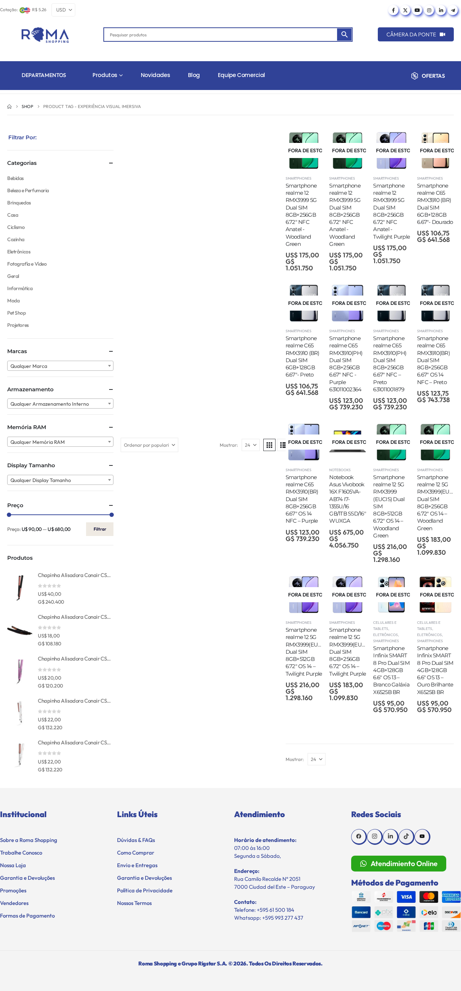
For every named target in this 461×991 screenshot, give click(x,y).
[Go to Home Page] (9, 107)
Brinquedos (19, 202)
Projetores (18, 325)
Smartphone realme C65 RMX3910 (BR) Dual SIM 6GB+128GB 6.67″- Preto (302, 356)
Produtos (105, 75)
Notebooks (340, 470)
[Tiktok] (407, 837)
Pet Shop (16, 313)
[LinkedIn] (441, 10)
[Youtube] (417, 10)
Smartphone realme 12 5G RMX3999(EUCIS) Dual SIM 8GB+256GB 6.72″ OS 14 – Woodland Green (438, 503)
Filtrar (100, 529)
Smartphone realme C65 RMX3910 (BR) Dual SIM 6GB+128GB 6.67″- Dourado (435, 203)
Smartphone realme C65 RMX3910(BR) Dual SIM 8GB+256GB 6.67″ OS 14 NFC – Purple (302, 499)
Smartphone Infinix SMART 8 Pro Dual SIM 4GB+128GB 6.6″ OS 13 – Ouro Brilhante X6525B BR (435, 670)
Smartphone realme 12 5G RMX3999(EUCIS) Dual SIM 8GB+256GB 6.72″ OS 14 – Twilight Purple (350, 651)
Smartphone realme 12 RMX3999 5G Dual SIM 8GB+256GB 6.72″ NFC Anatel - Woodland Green (301, 214)
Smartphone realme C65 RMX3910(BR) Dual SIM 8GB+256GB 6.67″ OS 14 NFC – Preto (433, 360)
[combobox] (60, 366)
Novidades (155, 75)
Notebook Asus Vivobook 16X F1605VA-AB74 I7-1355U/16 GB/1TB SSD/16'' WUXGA (347, 499)
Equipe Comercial (241, 75)
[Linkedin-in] (391, 837)
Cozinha (15, 239)
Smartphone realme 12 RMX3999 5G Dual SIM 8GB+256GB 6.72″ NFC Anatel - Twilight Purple (391, 211)
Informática (19, 288)
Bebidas (15, 178)
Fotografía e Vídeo (26, 264)
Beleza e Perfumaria (28, 190)
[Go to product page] (19, 587)
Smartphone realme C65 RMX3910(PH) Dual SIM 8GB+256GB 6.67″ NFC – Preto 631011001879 (389, 364)
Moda (13, 300)
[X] (405, 10)
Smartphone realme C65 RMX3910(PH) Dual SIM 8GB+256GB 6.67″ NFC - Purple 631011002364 (345, 364)
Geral (13, 276)
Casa (12, 215)
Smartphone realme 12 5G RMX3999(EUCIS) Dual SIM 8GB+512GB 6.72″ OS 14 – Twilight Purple (307, 651)
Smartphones (299, 178)
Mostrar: (229, 445)
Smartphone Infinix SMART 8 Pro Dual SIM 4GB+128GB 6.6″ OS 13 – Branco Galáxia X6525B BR (391, 670)
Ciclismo (16, 227)
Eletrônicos (385, 634)
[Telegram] (453, 10)
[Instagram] (429, 10)
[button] (269, 445)
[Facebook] (393, 10)
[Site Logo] (45, 35)
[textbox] (60, 366)
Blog (194, 75)
